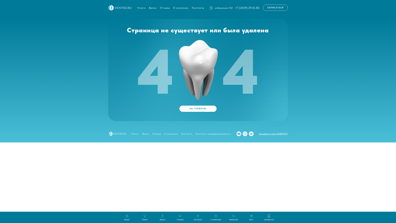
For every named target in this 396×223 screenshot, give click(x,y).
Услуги (141, 7)
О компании (180, 7)
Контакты (198, 7)
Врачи (153, 7)
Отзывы (165, 7)
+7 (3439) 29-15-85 (247, 7)
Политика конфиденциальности (213, 134)
